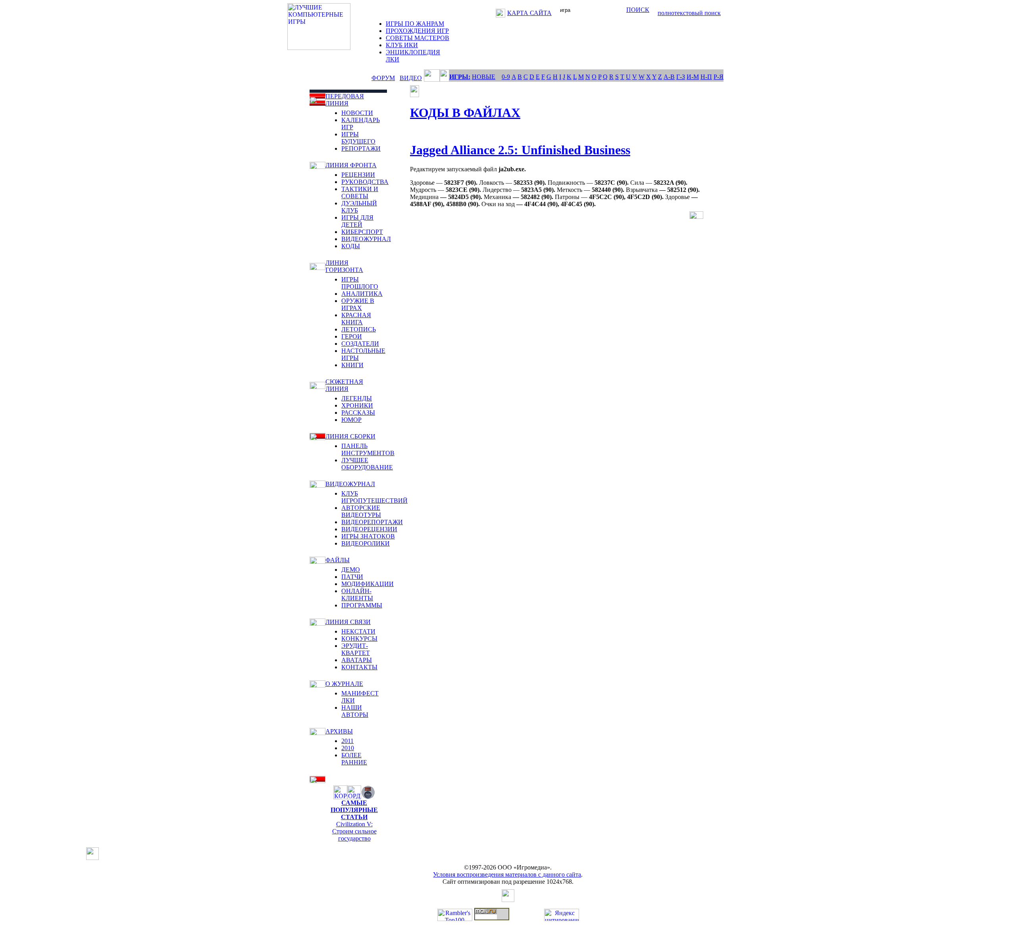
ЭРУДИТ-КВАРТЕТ (355, 649)
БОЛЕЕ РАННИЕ (354, 759)
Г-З (680, 76)
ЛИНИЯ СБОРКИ (350, 436)
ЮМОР (351, 419)
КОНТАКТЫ (359, 667)
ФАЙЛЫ (337, 560)
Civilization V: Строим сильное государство (354, 831)
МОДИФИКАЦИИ (367, 583)
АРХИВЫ (339, 731)
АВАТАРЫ (356, 660)
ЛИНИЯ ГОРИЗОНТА (344, 266)
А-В (669, 76)
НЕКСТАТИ (358, 631)
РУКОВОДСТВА (365, 181)
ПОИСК (637, 9)
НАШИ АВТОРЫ (354, 711)
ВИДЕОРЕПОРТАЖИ (372, 522)
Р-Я (719, 76)
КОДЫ (350, 246)
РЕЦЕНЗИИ (358, 174)
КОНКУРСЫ (359, 638)
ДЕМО (350, 569)
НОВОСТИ (357, 112)
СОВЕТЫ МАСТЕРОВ (417, 37)
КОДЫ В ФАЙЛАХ (465, 112)
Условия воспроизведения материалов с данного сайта (507, 874)
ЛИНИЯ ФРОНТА (351, 165)
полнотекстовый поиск (689, 13)
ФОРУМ (383, 78)
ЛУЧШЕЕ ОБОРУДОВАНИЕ (367, 464)
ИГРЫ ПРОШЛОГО (359, 283)
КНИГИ (352, 365)
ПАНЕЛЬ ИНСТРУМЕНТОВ (367, 449)
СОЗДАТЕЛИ (360, 343)
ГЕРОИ (351, 336)
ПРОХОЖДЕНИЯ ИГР (417, 30)
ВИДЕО (411, 78)
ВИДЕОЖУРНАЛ (366, 239)
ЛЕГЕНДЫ (356, 398)
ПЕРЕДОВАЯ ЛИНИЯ (344, 100)
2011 (347, 740)
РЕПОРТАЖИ (361, 148)
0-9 (506, 76)
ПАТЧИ (352, 576)
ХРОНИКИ (357, 405)
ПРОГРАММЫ (361, 605)
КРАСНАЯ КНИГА (356, 319)
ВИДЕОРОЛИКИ (365, 543)
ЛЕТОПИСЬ (358, 329)
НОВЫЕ (483, 76)
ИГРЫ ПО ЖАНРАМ (415, 23)
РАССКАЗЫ (358, 412)
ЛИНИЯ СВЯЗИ (348, 622)
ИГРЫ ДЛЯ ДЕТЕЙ (357, 221)
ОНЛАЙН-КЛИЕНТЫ (357, 594)
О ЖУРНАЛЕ (344, 683)
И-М (693, 76)
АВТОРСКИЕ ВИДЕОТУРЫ (361, 511)
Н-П (706, 76)
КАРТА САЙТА (529, 13)
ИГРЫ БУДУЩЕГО (358, 138)
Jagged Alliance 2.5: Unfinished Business (520, 150)
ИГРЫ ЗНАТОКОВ (368, 536)
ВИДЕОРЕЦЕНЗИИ (369, 529)
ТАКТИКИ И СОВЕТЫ (359, 192)
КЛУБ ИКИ (402, 45)
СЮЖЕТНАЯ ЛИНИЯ (344, 385)
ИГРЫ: (459, 76)
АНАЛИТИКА (362, 293)
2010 (347, 748)
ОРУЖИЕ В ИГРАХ (357, 304)
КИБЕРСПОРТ (362, 231)
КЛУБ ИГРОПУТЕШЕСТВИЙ (374, 497)
